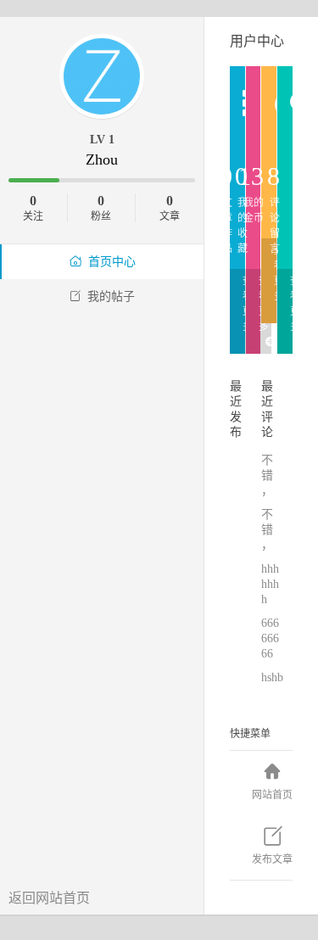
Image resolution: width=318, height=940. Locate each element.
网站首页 (272, 795)
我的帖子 (111, 296)
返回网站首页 (49, 898)
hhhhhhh (270, 584)
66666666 (270, 638)
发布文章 (272, 859)
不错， (268, 475)
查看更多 (248, 304)
